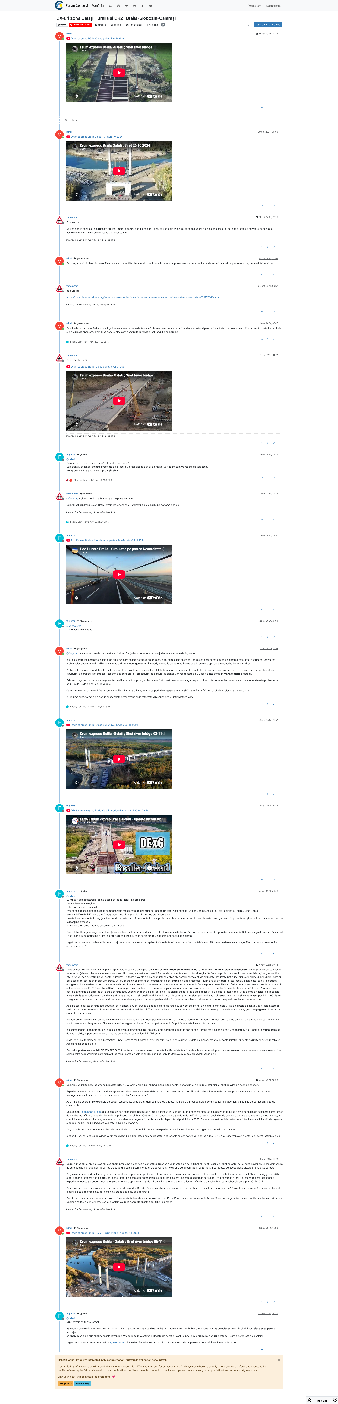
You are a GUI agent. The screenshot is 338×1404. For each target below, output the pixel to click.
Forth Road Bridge (91, 1111)
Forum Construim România (85, 5)
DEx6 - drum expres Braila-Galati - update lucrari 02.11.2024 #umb (109, 810)
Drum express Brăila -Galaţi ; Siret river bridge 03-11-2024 (104, 724)
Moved (63, 25)
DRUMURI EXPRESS (82, 25)
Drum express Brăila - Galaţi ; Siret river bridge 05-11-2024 (105, 1232)
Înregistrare (66, 1383)
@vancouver (82, 258)
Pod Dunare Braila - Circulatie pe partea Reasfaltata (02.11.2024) (108, 540)
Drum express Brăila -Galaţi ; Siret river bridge (97, 38)
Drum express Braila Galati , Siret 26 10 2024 (97, 136)
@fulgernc (87, 493)
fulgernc (70, 454)
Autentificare (82, 1383)
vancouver (72, 217)
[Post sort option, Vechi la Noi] (248, 24)
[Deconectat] (60, 219)
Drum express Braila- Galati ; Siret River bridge (97, 366)
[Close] (279, 1360)
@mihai (83, 454)
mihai (69, 33)
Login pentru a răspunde (268, 24)
